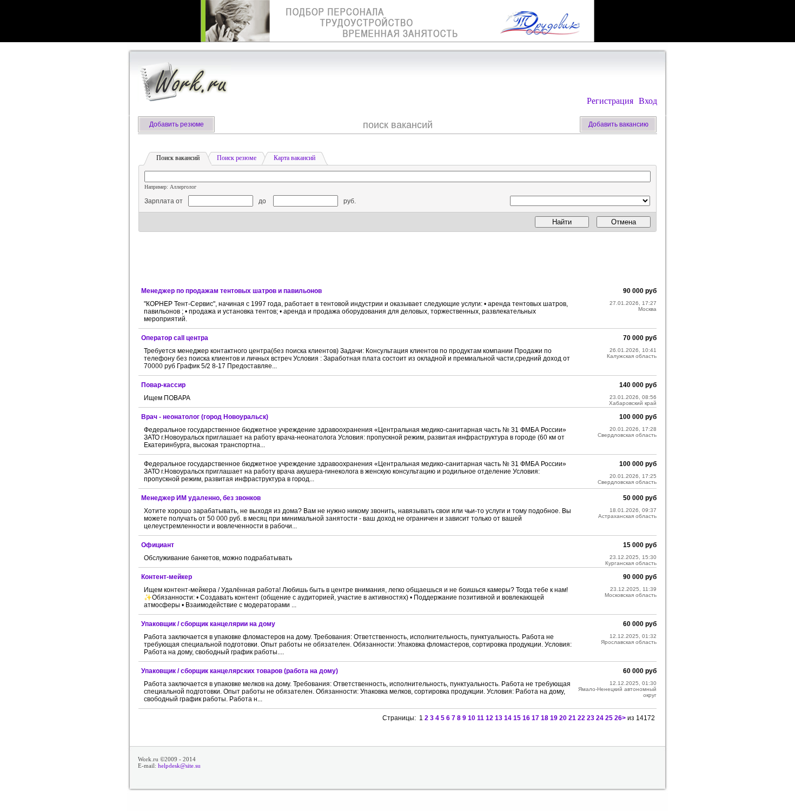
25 (609, 718)
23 (590, 718)
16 (526, 718)
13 (498, 718)
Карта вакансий (294, 158)
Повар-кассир (163, 385)
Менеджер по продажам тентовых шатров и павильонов (231, 291)
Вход (648, 100)
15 (517, 718)
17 (535, 718)
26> (620, 718)
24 (600, 718)
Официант (157, 545)
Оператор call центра (174, 338)
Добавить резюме (176, 124)
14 (508, 718)
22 (581, 718)
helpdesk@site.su (179, 765)
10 (471, 718)
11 (480, 718)
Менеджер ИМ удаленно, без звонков (201, 498)
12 (489, 718)
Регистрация (610, 100)
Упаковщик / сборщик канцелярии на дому (208, 624)
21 (572, 718)
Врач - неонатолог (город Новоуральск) (204, 417)
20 (563, 718)
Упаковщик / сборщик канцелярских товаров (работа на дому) (239, 671)
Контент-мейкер (166, 577)
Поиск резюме (236, 158)
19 (554, 718)
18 (544, 718)
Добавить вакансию (618, 124)
